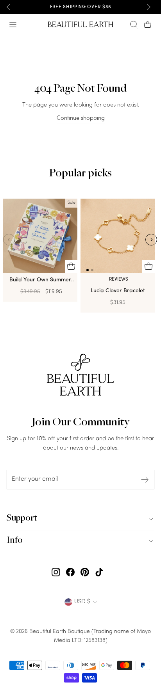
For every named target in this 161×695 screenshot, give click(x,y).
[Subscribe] (145, 480)
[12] (117, 237)
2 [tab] (92, 270)
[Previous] (8, 7)
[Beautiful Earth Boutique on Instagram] (56, 572)
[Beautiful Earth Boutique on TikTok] (99, 572)
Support (22, 518)
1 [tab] (87, 270)
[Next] (148, 7)
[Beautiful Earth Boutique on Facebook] (70, 572)
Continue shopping (81, 118)
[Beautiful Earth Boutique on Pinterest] (84, 572)
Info (15, 541)
